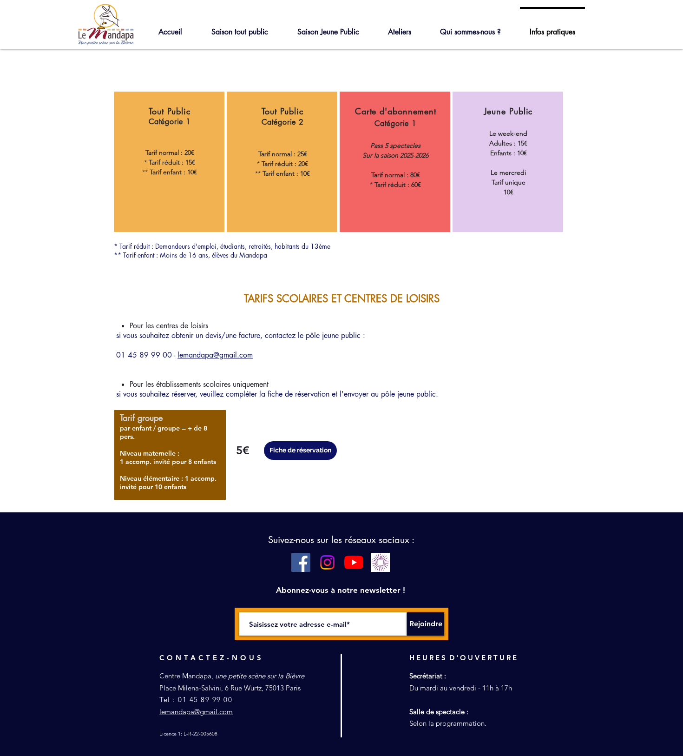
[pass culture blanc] (380, 562)
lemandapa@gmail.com (215, 355)
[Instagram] (327, 562)
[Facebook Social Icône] (300, 562)
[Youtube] (353, 562)
